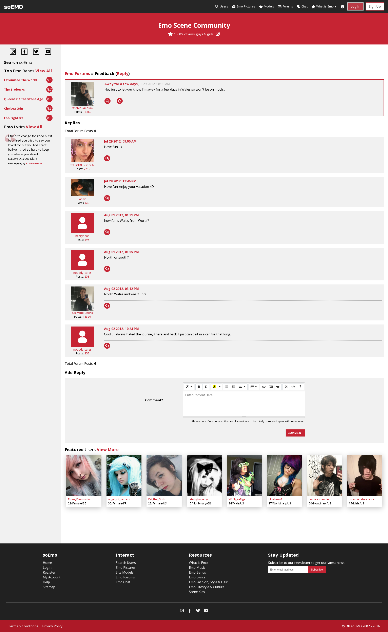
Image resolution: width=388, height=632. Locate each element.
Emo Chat (123, 582)
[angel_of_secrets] (124, 475)
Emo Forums (77, 73)
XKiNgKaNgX (237, 499)
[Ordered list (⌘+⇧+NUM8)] (233, 387)
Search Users (126, 562)
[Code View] (293, 387)
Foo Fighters (13, 118)
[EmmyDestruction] (83, 475)
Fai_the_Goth (156, 499)
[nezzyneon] (82, 232)
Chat (305, 6)
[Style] (189, 387)
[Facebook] (24, 52)
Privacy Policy (52, 626)
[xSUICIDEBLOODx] (82, 161)
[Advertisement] (224, 59)
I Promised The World (20, 80)
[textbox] (244, 403)
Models (268, 6)
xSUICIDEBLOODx (82, 165)
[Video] (278, 387)
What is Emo (326, 6)
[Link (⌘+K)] (263, 387)
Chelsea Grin (13, 108)
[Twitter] (36, 52)
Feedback (104, 73)
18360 (87, 112)
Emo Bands (197, 572)
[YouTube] (48, 52)
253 (86, 276)
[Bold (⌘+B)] (199, 387)
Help (46, 582)
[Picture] (270, 387)
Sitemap (49, 587)
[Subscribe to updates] (120, 101)
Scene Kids (197, 592)
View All (43, 71)
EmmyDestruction (80, 499)
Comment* (154, 400)
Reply (122, 73)
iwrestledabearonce (361, 499)
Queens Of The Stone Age (23, 99)
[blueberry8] (284, 475)
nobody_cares (82, 273)
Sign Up (375, 6)
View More (108, 449)
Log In (355, 6)
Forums (288, 6)
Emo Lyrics (197, 577)
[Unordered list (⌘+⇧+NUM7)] (226, 387)
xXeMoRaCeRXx (82, 108)
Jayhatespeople (319, 499)
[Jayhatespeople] (324, 475)
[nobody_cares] (82, 269)
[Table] (254, 387)
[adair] (82, 195)
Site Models (124, 572)
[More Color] (220, 387)
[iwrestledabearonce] (364, 475)
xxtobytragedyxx (199, 499)
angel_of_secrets (119, 499)
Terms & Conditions (23, 626)
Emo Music (197, 567)
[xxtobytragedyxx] (204, 475)
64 (87, 203)
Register (49, 572)
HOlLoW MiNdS (34, 163)
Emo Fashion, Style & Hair (208, 582)
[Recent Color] (214, 387)
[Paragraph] (242, 387)
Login (47, 567)
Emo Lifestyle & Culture (206, 587)
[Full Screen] (286, 387)
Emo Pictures (245, 6)
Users (223, 6)
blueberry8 (275, 499)
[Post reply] (107, 101)
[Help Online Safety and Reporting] (343, 6)
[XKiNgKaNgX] (244, 475)
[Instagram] (217, 34)
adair (82, 199)
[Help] (300, 387)
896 (86, 240)
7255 (87, 169)
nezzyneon (82, 236)
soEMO (13, 7)
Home (47, 562)
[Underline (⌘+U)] (206, 387)
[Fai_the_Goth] (164, 475)
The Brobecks (14, 89)
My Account (51, 577)
